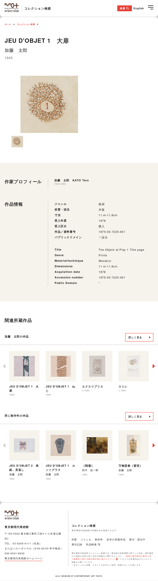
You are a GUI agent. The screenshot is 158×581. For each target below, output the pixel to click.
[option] (49, 104)
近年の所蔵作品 (116, 539)
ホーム (8, 24)
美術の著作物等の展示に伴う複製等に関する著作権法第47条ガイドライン (111, 557)
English (138, 8)
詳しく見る (135, 337)
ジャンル (86, 539)
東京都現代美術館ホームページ (24, 558)
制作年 (99, 539)
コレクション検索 (26, 24)
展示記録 (77, 544)
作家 (74, 539)
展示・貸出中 (137, 539)
